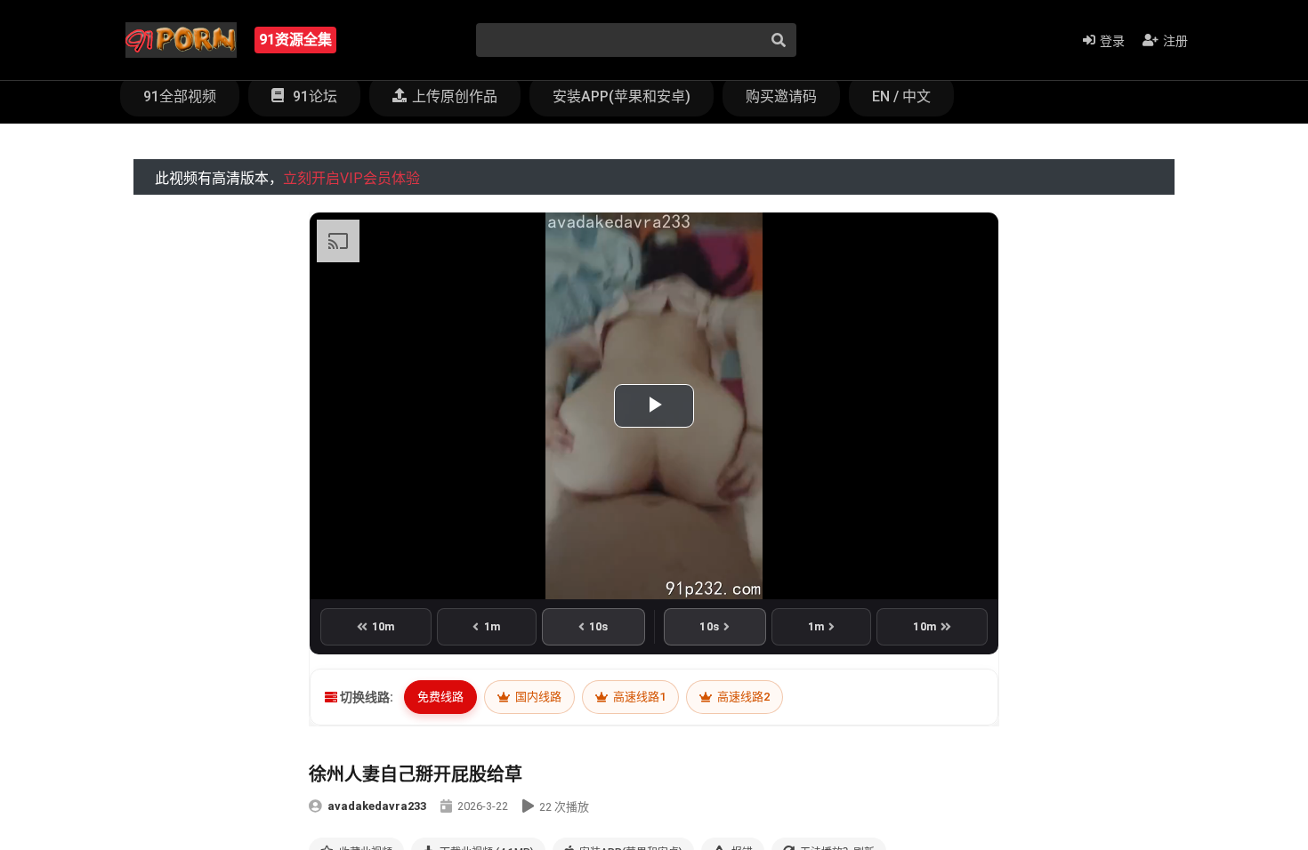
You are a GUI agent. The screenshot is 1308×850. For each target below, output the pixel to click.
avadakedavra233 (376, 806)
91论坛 (313, 96)
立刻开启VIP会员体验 (351, 178)
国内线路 (537, 696)
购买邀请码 (781, 96)
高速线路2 (742, 696)
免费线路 (440, 696)
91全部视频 (179, 96)
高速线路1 (638, 696)
